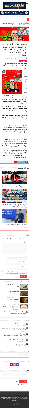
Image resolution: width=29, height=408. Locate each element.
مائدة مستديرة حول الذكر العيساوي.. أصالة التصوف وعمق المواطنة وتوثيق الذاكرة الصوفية (11, 306)
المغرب (21, 22)
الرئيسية (26, 22)
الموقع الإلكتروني (23, 266)
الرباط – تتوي (23, 19)
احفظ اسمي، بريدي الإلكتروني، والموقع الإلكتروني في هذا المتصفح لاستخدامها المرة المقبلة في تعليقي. (15, 272)
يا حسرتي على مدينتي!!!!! (20, 344)
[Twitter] (14, 364)
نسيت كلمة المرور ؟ (22, 384)
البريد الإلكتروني (23, 261)
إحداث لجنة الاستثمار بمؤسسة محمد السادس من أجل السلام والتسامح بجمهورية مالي (14, 205)
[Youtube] (11, 364)
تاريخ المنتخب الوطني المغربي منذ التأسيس (16, 323)
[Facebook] (17, 364)
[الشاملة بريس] (14, 5)
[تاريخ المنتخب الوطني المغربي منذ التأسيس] (27, 324)
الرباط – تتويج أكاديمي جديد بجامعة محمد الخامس (14, 186)
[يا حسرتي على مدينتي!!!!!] (27, 344)
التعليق (25, 242)
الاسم (25, 256)
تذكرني (14, 381)
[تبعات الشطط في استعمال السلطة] (27, 340)
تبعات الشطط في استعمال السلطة (18, 339)
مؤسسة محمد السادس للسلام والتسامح (10, 22)
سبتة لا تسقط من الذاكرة (13, 291)
